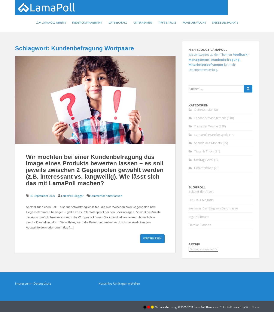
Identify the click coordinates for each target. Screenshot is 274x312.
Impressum (23, 283)
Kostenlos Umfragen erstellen (119, 283)
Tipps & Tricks (167, 22)
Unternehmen (142, 22)
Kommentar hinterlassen (106, 196)
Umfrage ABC (203, 160)
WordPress (252, 307)
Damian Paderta (200, 225)
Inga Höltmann (199, 217)
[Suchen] (248, 89)
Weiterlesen (152, 238)
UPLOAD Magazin (201, 200)
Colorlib (225, 307)
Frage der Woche (194, 22)
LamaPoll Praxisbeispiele (211, 135)
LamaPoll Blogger (72, 196)
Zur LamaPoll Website (51, 22)
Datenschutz (118, 22)
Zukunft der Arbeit (201, 192)
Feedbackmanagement (87, 22)
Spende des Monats (225, 22)
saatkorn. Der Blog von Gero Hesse (213, 208)
